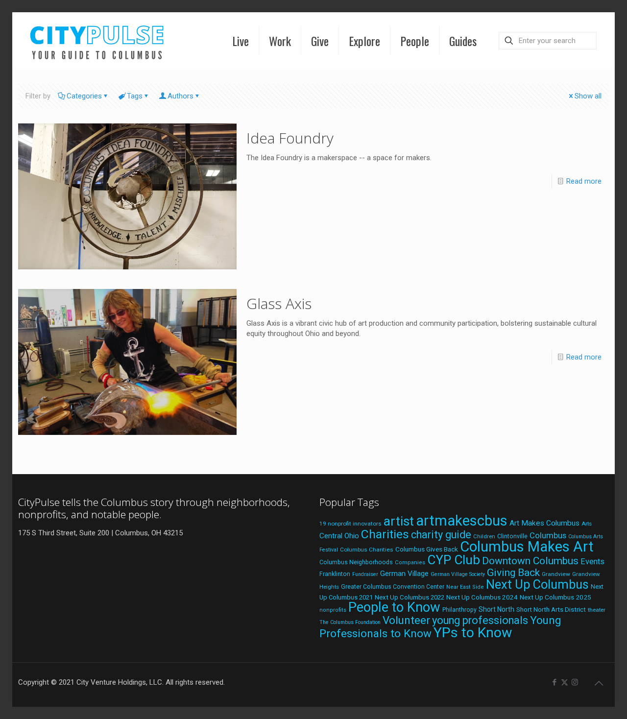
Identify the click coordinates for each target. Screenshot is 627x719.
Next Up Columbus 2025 (555, 597)
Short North (496, 609)
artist (399, 521)
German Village (404, 573)
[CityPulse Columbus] (97, 40)
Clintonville (512, 536)
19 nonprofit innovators (350, 523)
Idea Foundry (290, 138)
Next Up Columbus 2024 (482, 597)
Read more (584, 181)
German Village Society (458, 574)
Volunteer (406, 620)
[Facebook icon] (554, 682)
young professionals (480, 620)
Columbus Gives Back (426, 549)
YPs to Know (473, 632)
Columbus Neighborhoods (356, 562)
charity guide (441, 534)
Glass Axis (279, 303)
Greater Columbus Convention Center (392, 586)
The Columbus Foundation (350, 622)
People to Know (394, 607)
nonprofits (332, 610)
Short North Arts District (551, 609)
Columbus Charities (366, 549)
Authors (180, 96)
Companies (410, 562)
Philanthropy (459, 609)
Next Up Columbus (537, 584)
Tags (135, 96)
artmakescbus (461, 520)
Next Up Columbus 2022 (409, 597)
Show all (588, 96)
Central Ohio (339, 535)
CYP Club (453, 559)
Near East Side (465, 587)
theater (596, 609)
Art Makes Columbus (544, 523)
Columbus (548, 535)
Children (484, 536)
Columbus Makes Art (527, 546)
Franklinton (334, 574)
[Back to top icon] (598, 683)
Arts (586, 523)
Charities (385, 534)
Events (592, 561)
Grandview (556, 574)
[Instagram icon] (575, 682)
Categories (84, 96)
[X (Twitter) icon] (564, 682)
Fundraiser (365, 574)
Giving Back (513, 572)
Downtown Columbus (530, 561)
